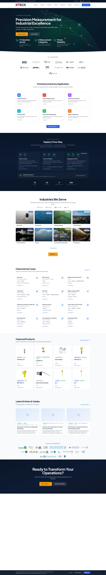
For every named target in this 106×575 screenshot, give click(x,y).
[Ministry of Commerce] (24, 452)
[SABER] (33, 452)
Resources (62, 4)
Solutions (42, 4)
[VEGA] (36, 62)
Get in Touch (86, 4)
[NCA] (84, 447)
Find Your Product (60, 484)
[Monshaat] (60, 456)
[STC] (24, 62)
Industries (49, 4)
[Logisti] (53, 452)
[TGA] (45, 447)
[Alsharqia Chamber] (59, 452)
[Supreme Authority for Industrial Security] (68, 452)
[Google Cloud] (58, 67)
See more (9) (54, 248)
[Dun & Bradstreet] (48, 456)
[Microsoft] (24, 67)
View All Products (52, 126)
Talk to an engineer (80, 175)
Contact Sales (34, 34)
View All (52, 254)
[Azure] (53, 73)
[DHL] (36, 67)
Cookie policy (44, 573)
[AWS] (47, 67)
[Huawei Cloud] (70, 67)
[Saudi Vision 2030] (77, 452)
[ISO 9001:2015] (65, 456)
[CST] (74, 447)
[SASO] (44, 452)
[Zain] (58, 62)
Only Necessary (78, 572)
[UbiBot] (70, 62)
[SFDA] (58, 447)
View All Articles (85, 404)
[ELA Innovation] (81, 62)
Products (36, 4)
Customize (71, 572)
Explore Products (22, 34)
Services (56, 4)
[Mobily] (47, 62)
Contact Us (76, 4)
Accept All (87, 572)
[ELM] (38, 447)
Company (70, 4)
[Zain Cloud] (81, 67)
